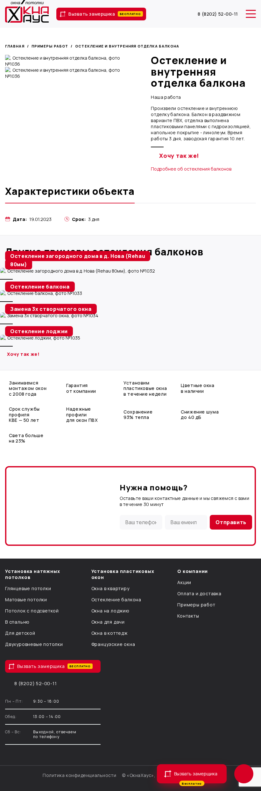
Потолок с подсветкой (32, 611)
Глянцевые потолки (28, 588)
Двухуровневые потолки (34, 644)
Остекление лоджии (39, 331)
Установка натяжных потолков (32, 574)
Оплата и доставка (199, 593)
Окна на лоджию (110, 611)
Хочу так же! (179, 155)
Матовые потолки (26, 600)
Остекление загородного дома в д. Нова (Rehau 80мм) (77, 260)
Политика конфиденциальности (79, 775)
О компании (192, 571)
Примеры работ (50, 46)
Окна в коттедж (109, 633)
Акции (184, 582)
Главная (15, 46)
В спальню (17, 622)
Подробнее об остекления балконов (191, 169)
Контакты (188, 616)
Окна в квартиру (110, 588)
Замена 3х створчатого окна (51, 308)
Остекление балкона (40, 286)
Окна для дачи (108, 622)
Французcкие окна (113, 644)
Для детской (20, 633)
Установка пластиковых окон (122, 574)
